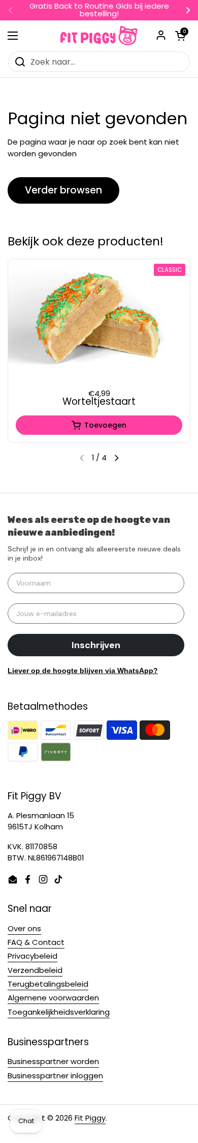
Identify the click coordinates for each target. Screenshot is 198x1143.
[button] (117, 458)
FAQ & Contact (36, 942)
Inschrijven (96, 645)
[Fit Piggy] (99, 35)
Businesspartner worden (53, 1061)
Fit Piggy (90, 1117)
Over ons (24, 928)
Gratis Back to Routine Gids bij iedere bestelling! (99, 10)
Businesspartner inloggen (55, 1075)
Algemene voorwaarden (53, 997)
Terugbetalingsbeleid (48, 984)
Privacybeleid (32, 956)
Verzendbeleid (35, 970)
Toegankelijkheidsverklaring (59, 1012)
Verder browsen (63, 190)
